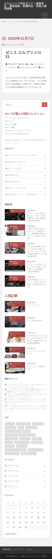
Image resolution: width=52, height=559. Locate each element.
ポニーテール (22, 446)
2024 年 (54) (13, 476)
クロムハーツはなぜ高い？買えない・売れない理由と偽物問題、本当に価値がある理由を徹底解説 (36, 216)
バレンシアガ (25, 439)
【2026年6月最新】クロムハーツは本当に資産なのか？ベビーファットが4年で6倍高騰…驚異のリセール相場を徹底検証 (37, 251)
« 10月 (7, 534)
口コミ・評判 (14, 168)
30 (26, 527)
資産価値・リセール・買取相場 (22, 194)
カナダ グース (32, 427)
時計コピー (10, 446)
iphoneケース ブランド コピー (18, 130)
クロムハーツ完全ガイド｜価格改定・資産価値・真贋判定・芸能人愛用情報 (25, 6)
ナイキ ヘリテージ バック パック (36, 352)
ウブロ (21, 427)
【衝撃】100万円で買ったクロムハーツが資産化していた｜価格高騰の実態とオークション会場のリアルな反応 (36, 233)
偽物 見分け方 (37, 442)
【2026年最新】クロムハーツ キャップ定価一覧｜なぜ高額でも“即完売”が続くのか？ (37, 283)
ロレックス (10, 424)
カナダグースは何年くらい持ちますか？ (20, 435)
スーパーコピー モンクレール (17, 118)
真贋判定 (12, 175)
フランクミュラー (23, 424)
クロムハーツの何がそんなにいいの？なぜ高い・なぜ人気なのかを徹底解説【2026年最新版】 (36, 267)
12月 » (14, 534)
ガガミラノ (9, 121)
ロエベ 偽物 (10, 127)
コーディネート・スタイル (21, 155)
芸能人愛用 (13, 181)
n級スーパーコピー (28, 454)
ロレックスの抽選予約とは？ (20, 394)
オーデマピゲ (10, 427)
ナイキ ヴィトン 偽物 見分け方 (36, 368)
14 (14, 517)
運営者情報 (7, 549)
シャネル (9, 442)
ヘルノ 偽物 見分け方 (34, 320)
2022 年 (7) (13, 486)
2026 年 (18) (13, 466)
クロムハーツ (38, 424)
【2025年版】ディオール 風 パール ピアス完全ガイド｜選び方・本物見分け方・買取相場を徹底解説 (37, 339)
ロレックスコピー (12, 454)
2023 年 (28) (13, 481)
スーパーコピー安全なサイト (17, 134)
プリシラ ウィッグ (33, 305)
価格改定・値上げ (16, 162)
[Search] (44, 104)
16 (28, 64)
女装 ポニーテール (22, 442)
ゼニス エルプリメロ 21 (23, 54)
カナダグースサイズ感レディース (18, 431)
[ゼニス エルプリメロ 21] (13, 45)
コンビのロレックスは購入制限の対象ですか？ (27, 389)
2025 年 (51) (13, 471)
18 (38, 517)
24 (32, 522)
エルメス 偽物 (11, 124)
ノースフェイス (11, 439)
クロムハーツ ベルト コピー (16, 450)
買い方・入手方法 (16, 188)
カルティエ (37, 439)
